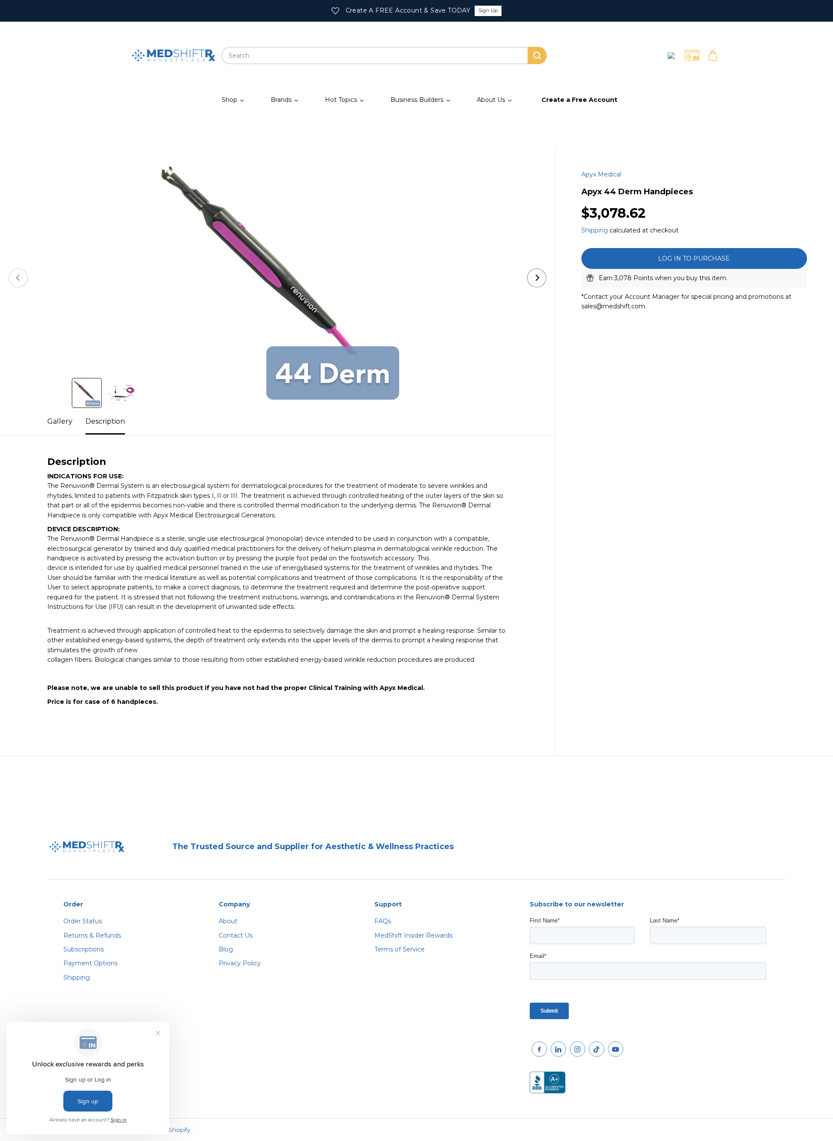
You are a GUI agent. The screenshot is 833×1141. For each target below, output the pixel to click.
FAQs (382, 921)
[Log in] (671, 55)
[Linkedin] (558, 1049)
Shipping (594, 230)
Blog (226, 949)
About (228, 921)
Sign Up (488, 10)
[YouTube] (615, 1049)
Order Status (82, 921)
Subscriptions (83, 949)
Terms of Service (399, 949)
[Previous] (18, 278)
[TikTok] (596, 1049)
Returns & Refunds (92, 935)
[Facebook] (539, 1049)
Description (105, 421)
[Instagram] (577, 1049)
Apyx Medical (601, 174)
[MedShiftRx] (173, 55)
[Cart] (712, 55)
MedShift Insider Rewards (413, 935)
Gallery (59, 421)
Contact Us (236, 935)
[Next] (536, 278)
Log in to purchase (694, 258)
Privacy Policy (240, 963)
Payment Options (90, 963)
